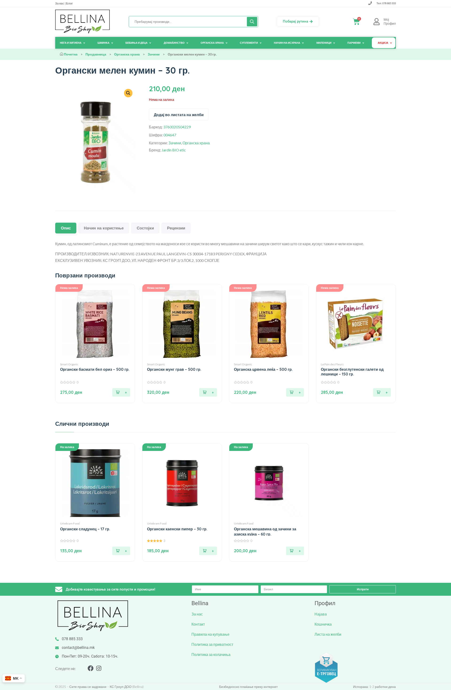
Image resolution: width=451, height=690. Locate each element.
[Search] (252, 21)
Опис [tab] (66, 227)
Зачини (154, 54)
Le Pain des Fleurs (332, 364)
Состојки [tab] (145, 227)
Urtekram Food (70, 523)
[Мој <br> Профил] (376, 21)
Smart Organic (69, 364)
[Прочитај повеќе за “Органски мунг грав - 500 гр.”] (208, 392)
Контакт (198, 624)
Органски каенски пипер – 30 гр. (177, 529)
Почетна (71, 54)
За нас (60, 3)
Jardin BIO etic (174, 150)
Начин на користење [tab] (104, 227)
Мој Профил (390, 21)
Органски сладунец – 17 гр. (85, 529)
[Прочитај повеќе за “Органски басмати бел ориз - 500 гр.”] (121, 392)
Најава (321, 614)
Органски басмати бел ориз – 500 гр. (94, 369)
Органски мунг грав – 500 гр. (174, 369)
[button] (121, 551)
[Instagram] (99, 668)
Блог (69, 3)
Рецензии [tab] (176, 227)
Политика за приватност (212, 644)
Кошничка (323, 624)
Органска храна (127, 54)
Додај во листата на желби (179, 114)
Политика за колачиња (210, 654)
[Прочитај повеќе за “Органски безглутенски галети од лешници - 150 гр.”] (382, 392)
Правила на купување (210, 634)
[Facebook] (90, 668)
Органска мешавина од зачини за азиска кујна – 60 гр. (265, 531)
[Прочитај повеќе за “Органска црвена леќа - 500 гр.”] (295, 392)
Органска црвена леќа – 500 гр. (263, 369)
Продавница (96, 54)
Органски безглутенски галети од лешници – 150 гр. (352, 371)
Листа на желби (328, 634)
